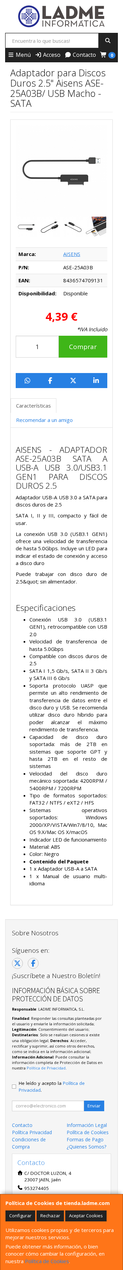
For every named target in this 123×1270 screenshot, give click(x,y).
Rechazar (50, 1216)
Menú (22, 55)
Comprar (83, 346)
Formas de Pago (85, 1139)
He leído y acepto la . (52, 1086)
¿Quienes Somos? (86, 1146)
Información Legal (87, 1125)
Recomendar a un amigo (44, 419)
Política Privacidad (32, 1132)
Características (33, 405)
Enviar (93, 1106)
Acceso (51, 55)
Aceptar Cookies (86, 1216)
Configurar (20, 1216)
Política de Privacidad (46, 1067)
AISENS (71, 254)
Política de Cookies (47, 1261)
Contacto (83, 55)
